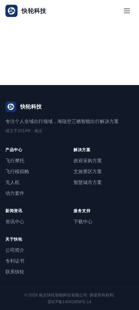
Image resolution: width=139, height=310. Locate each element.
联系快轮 (14, 271)
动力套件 (14, 193)
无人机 (12, 182)
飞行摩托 (14, 160)
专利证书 (14, 261)
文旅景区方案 (88, 171)
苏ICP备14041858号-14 (69, 301)
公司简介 (14, 250)
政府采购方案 (88, 160)
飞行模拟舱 (17, 171)
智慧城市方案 (88, 182)
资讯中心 (14, 221)
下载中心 (83, 221)
